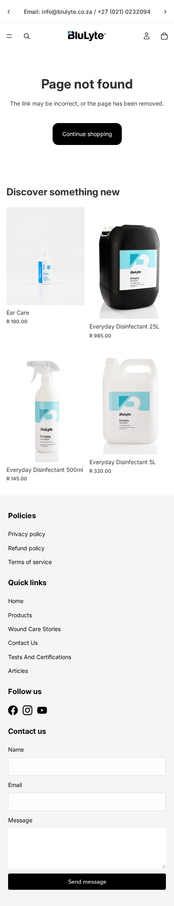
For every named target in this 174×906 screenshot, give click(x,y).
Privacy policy (26, 533)
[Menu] (9, 36)
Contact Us (23, 642)
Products (20, 615)
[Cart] (164, 36)
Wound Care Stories (34, 628)
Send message (87, 881)
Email (15, 784)
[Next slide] (165, 12)
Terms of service (30, 561)
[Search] (27, 36)
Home (15, 600)
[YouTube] (42, 710)
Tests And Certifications (39, 656)
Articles (18, 670)
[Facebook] (13, 710)
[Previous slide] (9, 12)
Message (20, 820)
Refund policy (26, 548)
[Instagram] (27, 710)
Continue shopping (87, 133)
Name (16, 749)
